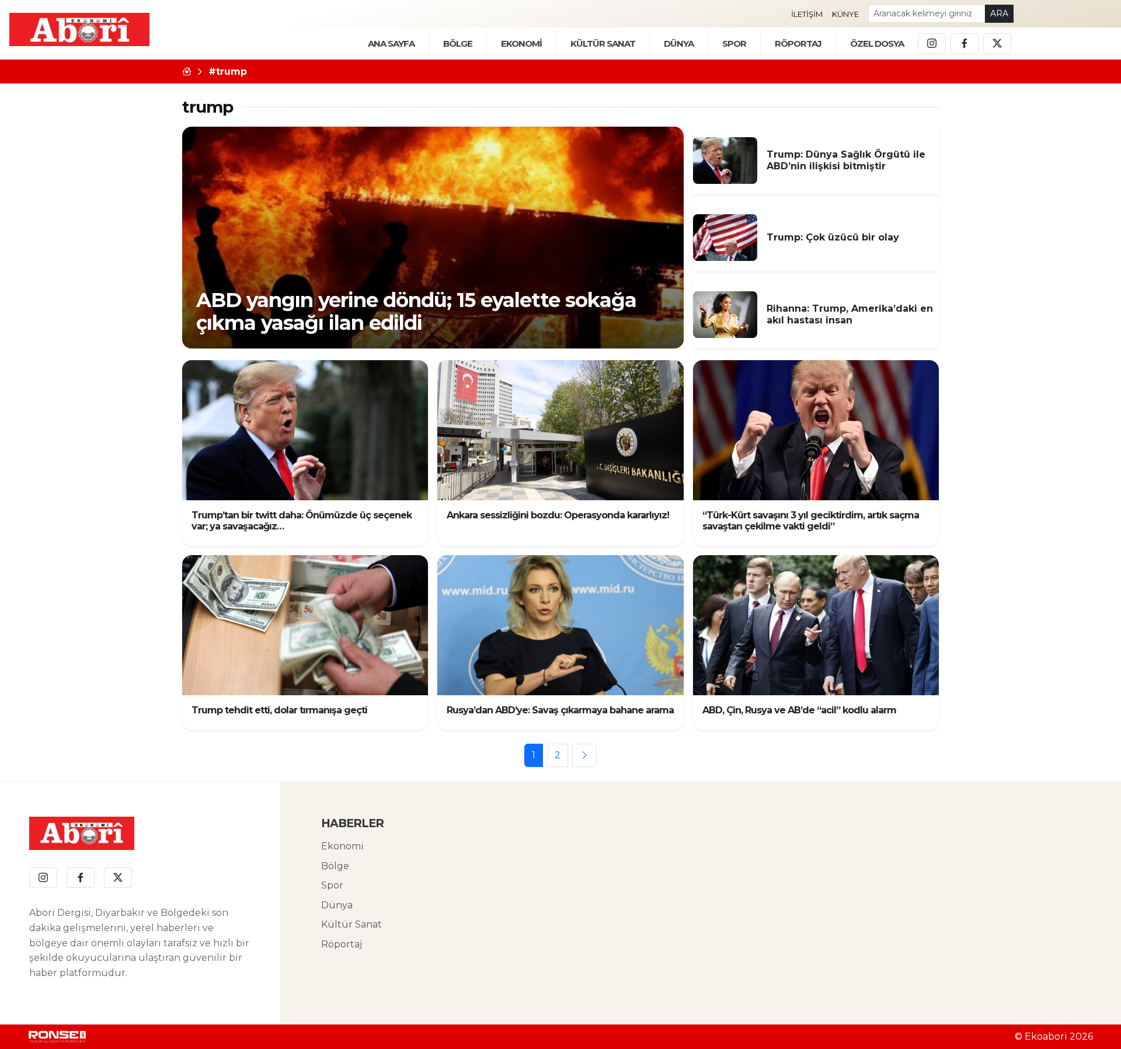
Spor (734, 43)
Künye (845, 14)
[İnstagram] (932, 43)
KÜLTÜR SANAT (602, 43)
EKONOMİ (521, 43)
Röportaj (341, 944)
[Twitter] (997, 43)
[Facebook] (965, 43)
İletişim (807, 14)
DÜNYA (679, 43)
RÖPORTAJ (798, 43)
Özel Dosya (877, 43)
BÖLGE (457, 43)
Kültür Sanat (351, 924)
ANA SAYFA (391, 43)
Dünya (337, 905)
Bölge (335, 866)
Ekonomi (342, 846)
